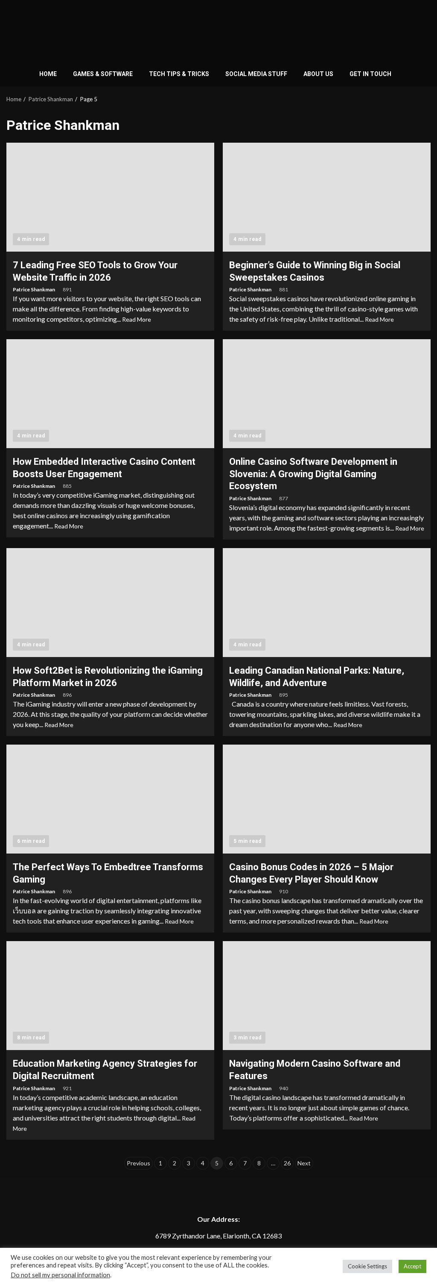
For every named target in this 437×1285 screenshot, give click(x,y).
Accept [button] (412, 1266)
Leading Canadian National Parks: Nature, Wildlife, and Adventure (327, 602)
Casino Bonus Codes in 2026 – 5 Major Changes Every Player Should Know (327, 799)
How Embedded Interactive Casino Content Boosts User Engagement (110, 393)
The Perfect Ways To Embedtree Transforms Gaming (110, 799)
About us (318, 73)
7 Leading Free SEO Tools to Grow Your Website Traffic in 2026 (110, 197)
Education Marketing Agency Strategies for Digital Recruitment (110, 995)
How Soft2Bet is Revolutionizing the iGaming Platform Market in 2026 (110, 602)
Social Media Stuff (256, 73)
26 (287, 1163)
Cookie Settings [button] (367, 1266)
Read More (136, 319)
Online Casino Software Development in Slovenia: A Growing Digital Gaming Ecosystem (327, 393)
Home (48, 73)
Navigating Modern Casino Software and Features (327, 995)
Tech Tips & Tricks (179, 73)
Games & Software (103, 73)
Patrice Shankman (34, 289)
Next (304, 1163)
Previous (138, 1163)
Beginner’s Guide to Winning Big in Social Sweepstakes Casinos (327, 197)
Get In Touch (370, 73)
